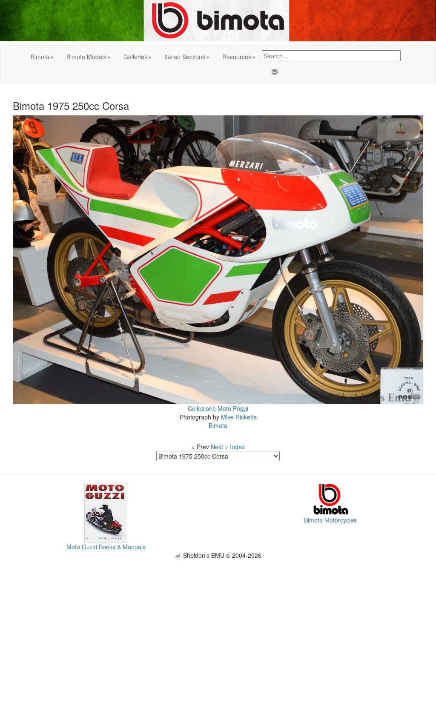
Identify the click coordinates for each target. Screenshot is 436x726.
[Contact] (273, 72)
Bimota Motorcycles (330, 520)
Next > (219, 446)
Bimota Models (86, 56)
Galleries (135, 56)
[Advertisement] (218, 619)
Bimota (40, 56)
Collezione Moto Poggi (218, 408)
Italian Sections (184, 56)
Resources (236, 56)
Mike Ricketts (239, 417)
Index (237, 446)
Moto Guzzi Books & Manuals (106, 546)
